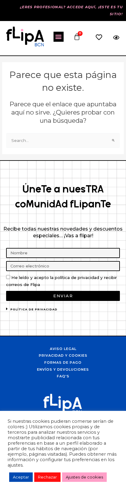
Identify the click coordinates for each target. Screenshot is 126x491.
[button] (59, 37)
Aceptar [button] (21, 477)
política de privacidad (33, 309)
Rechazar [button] (47, 477)
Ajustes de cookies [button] (84, 477)
